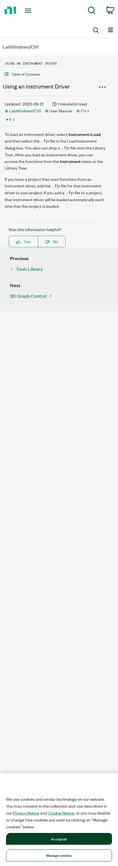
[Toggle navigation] (29, 10)
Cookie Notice (61, 813)
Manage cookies (59, 855)
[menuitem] (91, 11)
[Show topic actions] (102, 87)
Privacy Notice (26, 813)
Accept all (59, 839)
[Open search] (95, 29)
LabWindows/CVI (25, 110)
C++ (85, 110)
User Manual (60, 110)
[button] (55, 74)
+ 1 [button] (8, 119)
